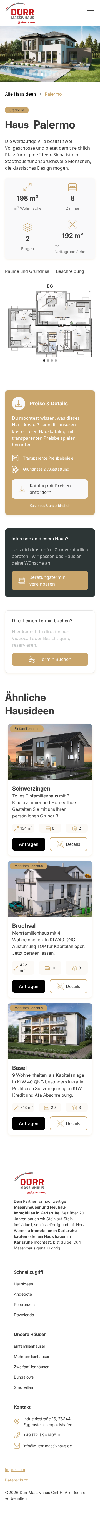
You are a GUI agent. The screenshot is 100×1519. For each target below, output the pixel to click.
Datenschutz (16, 1480)
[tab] (27, 271)
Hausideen (23, 1283)
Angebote (23, 1294)
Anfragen (29, 844)
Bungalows (24, 1377)
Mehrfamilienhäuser (31, 1356)
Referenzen (24, 1304)
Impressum (15, 1469)
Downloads (24, 1314)
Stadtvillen (23, 1387)
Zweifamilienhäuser (31, 1366)
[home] (20, 12)
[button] (89, 12)
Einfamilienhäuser (29, 1346)
